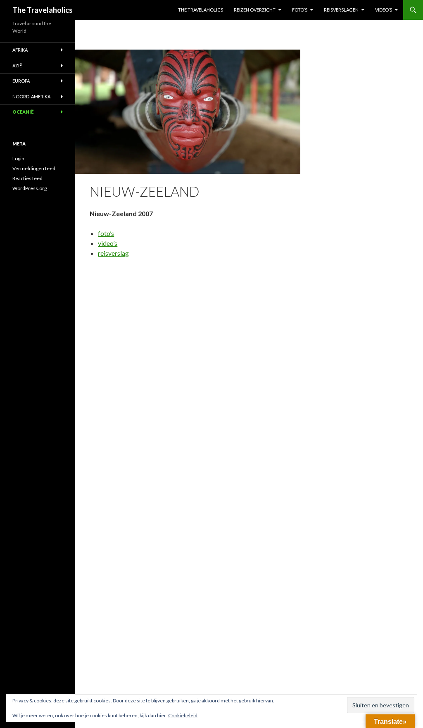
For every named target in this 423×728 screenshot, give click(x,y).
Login (18, 158)
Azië (17, 65)
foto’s (106, 233)
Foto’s (299, 9)
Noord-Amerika (31, 96)
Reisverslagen (341, 9)
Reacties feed (27, 178)
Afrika (20, 49)
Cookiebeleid (182, 715)
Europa (21, 80)
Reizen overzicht (255, 9)
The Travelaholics (42, 9)
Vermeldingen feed (33, 168)
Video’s (383, 9)
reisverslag (113, 253)
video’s (107, 243)
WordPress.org (29, 188)
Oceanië (22, 111)
